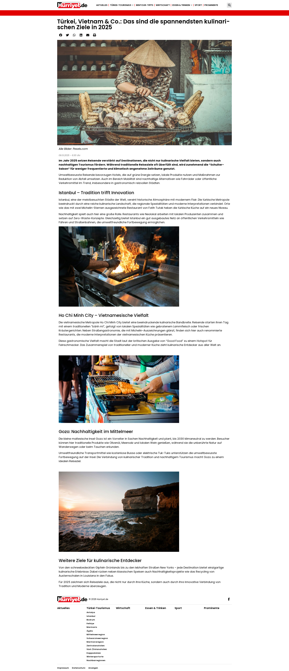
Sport (198, 5)
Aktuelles (101, 5)
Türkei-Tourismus (120, 5)
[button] (229, 5)
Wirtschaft (163, 5)
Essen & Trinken (181, 5)
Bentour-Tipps (144, 5)
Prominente (211, 5)
